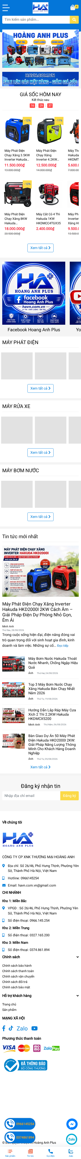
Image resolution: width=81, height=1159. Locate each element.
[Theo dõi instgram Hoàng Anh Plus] (34, 1028)
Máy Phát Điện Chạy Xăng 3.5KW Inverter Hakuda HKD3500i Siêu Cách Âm (17, 159)
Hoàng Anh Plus (45, 1142)
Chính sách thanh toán (18, 971)
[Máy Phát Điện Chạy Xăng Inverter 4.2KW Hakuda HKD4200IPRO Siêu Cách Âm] (49, 131)
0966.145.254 (40, 921)
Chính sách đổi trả (14, 982)
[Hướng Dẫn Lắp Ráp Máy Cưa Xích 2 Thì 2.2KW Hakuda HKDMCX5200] (13, 715)
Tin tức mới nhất (20, 536)
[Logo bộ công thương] (24, 1065)
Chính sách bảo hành (17, 965)
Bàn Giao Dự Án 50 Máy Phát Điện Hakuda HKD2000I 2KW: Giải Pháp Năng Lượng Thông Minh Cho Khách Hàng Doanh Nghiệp (52, 744)
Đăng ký (69, 796)
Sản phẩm (9, 1010)
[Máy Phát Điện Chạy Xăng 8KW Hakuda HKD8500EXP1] (17, 194)
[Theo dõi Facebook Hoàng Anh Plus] (3, 1028)
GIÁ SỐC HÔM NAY (40, 94)
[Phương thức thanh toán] (31, 1048)
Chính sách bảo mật (16, 987)
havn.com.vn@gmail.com (37, 885)
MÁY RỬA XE (16, 406)
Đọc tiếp (62, 645)
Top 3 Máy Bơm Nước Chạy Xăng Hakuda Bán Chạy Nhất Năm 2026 (51, 688)
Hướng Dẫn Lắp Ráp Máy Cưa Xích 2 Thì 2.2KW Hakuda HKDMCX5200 (52, 714)
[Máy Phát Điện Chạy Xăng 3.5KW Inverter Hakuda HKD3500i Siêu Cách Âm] (17, 131)
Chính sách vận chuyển (18, 976)
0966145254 (30, 878)
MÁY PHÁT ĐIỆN (20, 342)
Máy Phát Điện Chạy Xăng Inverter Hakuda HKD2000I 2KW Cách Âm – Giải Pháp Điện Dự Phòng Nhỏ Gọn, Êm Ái (37, 612)
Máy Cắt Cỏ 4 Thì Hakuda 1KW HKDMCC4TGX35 (48, 218)
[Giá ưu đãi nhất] (40, 79)
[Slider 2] (40, 48)
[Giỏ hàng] (73, 8)
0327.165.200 (40, 935)
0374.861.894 (40, 950)
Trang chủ (9, 1004)
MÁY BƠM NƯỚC (20, 470)
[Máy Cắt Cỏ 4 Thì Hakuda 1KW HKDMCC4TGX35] (49, 194)
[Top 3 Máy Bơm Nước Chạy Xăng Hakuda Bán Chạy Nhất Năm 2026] (13, 689)
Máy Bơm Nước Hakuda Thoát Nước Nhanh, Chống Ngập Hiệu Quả (53, 662)
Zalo (22, 1028)
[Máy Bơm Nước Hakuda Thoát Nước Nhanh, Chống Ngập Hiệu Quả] (13, 663)
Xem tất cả (39, 248)
